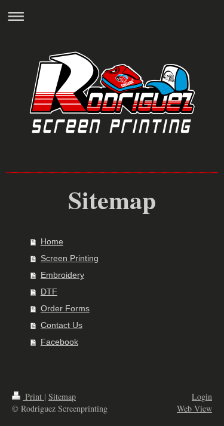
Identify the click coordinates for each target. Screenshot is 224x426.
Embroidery (62, 275)
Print (33, 396)
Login (202, 396)
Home (52, 241)
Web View (194, 408)
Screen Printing (70, 258)
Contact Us (61, 325)
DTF (49, 291)
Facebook (59, 342)
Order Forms (65, 308)
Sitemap (62, 396)
